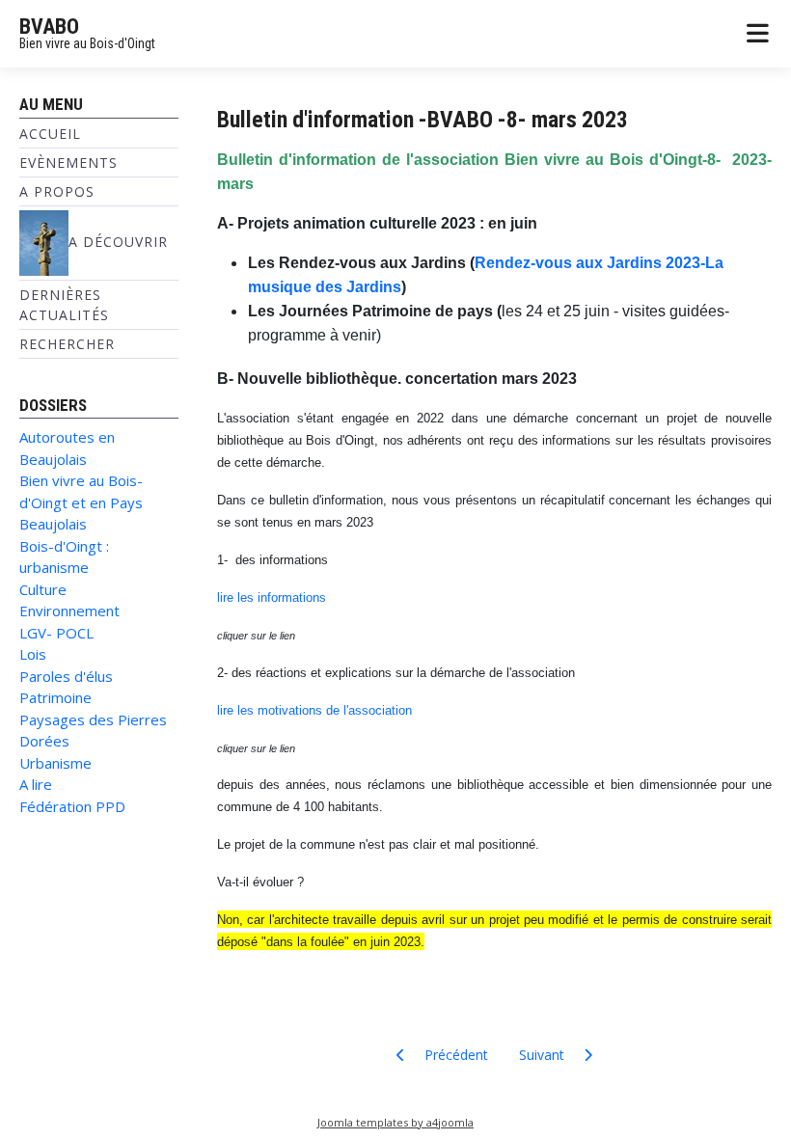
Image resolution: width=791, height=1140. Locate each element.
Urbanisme (55, 763)
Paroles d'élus (66, 676)
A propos (57, 191)
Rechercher (67, 344)
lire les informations (271, 597)
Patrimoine (55, 697)
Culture (43, 589)
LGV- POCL (56, 632)
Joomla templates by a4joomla (395, 1122)
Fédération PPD (72, 806)
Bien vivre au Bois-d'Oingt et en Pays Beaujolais (81, 502)
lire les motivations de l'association (314, 710)
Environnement (69, 610)
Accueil (50, 133)
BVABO (49, 26)
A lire (35, 784)
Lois (32, 654)
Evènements (68, 162)
